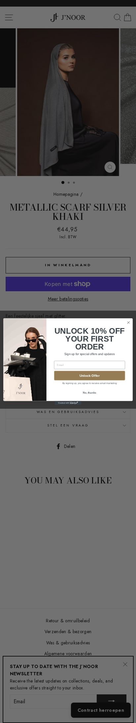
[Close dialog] (128, 322)
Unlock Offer (90, 375)
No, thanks (89, 392)
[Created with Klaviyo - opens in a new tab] (68, 403)
